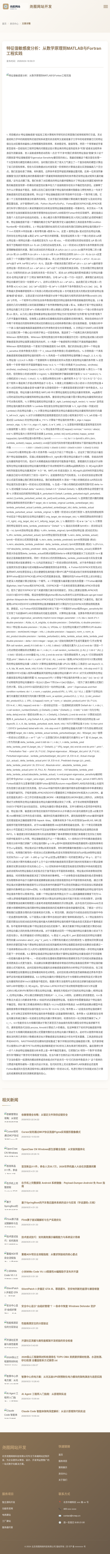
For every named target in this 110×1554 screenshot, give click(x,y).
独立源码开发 (8, 1502)
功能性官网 (7, 1508)
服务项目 (63, 1460)
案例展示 (63, 1467)
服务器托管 (7, 1527)
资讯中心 (14, 23)
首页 (4, 23)
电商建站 (6, 1514)
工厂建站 (6, 1520)
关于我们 (63, 1479)
